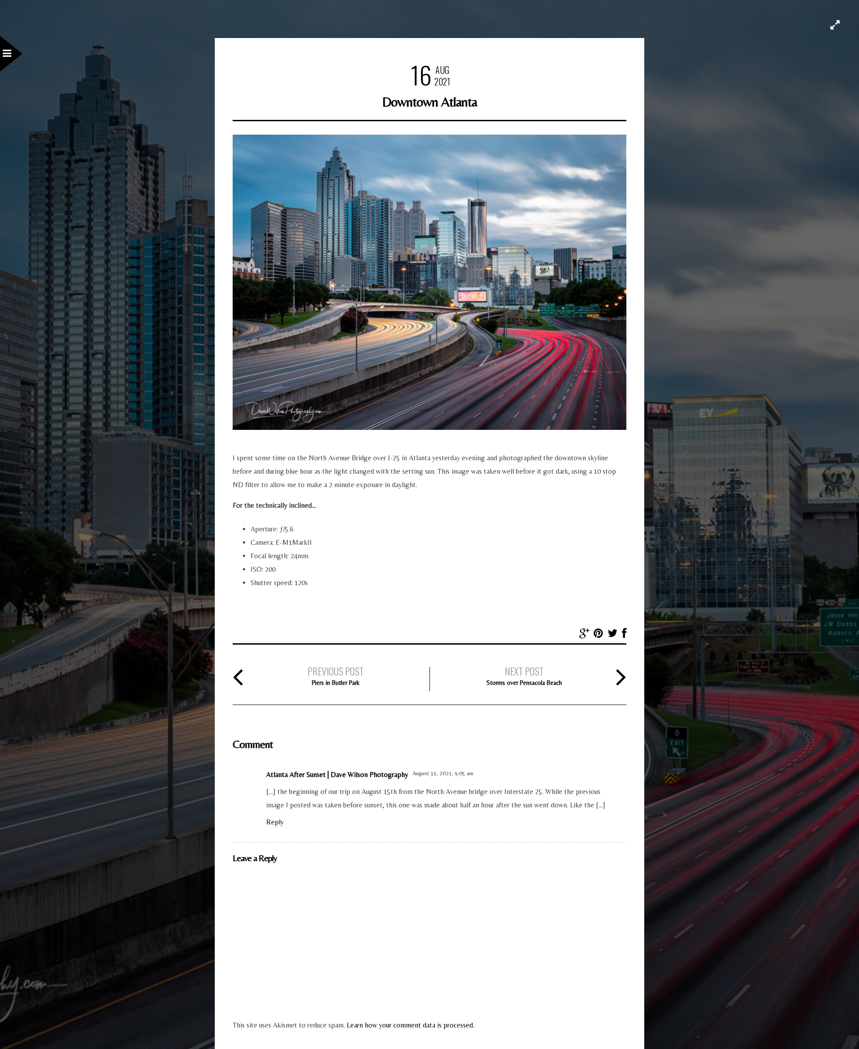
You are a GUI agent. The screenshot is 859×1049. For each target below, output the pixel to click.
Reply (275, 822)
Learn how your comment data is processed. (410, 1025)
